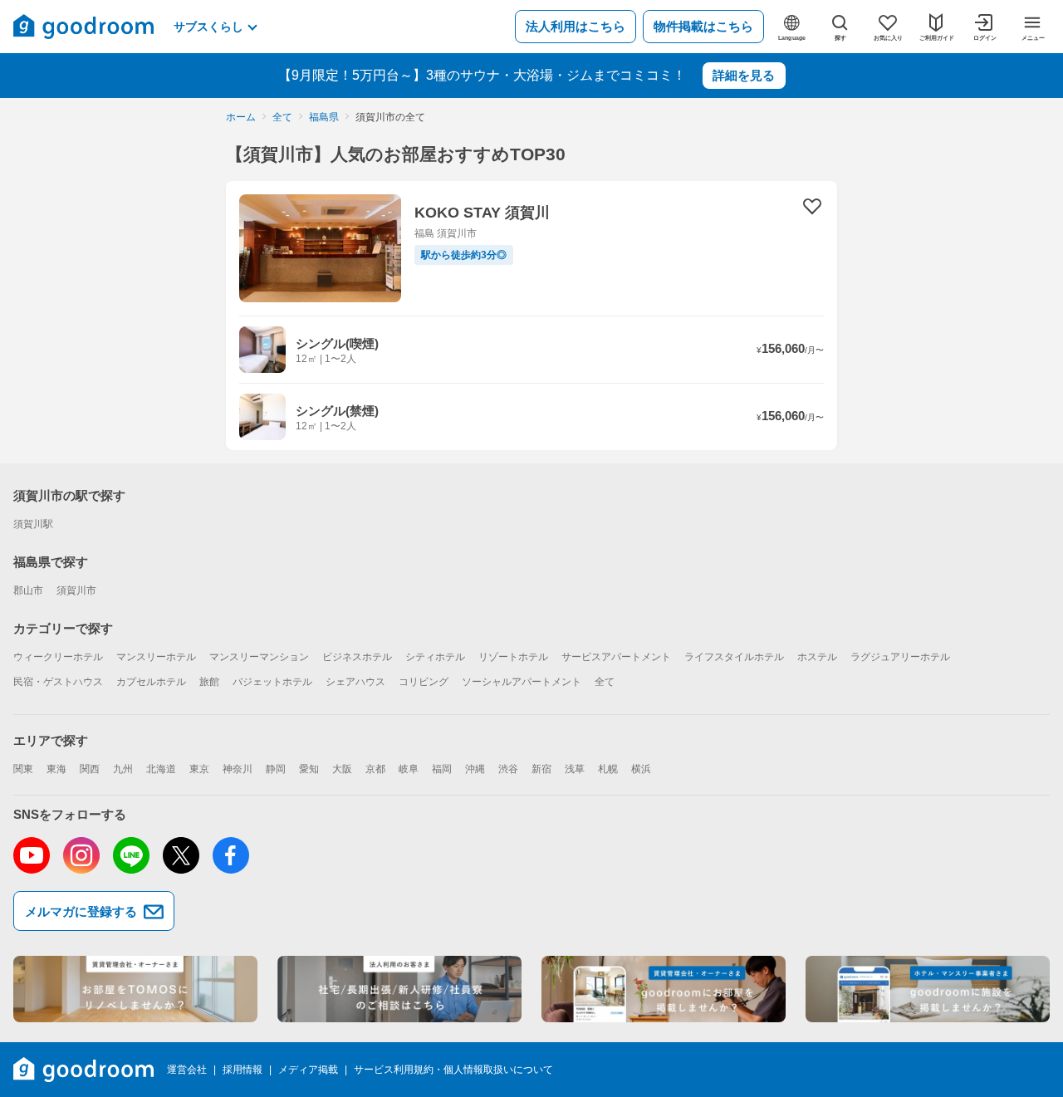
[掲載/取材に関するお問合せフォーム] (928, 989)
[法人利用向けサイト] (399, 989)
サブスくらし (208, 26)
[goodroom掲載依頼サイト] (663, 989)
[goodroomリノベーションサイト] (135, 989)
